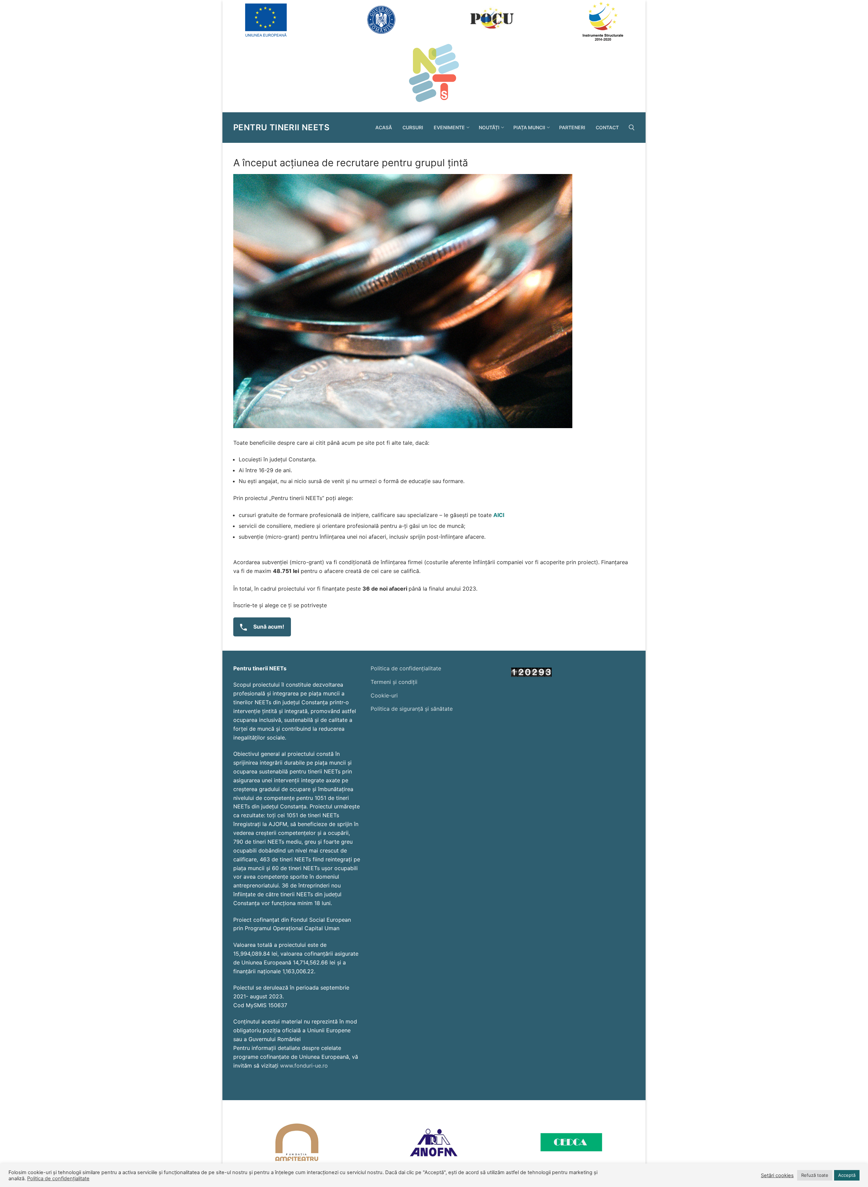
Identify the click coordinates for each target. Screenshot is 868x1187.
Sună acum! (268, 626)
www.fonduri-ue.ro (304, 1065)
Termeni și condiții (394, 681)
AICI (500, 515)
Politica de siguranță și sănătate (412, 708)
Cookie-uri (384, 695)
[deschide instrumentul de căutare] (632, 128)
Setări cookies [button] (777, 1175)
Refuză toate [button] (814, 1175)
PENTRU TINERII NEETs (281, 127)
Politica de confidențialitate (406, 668)
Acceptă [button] (846, 1175)
